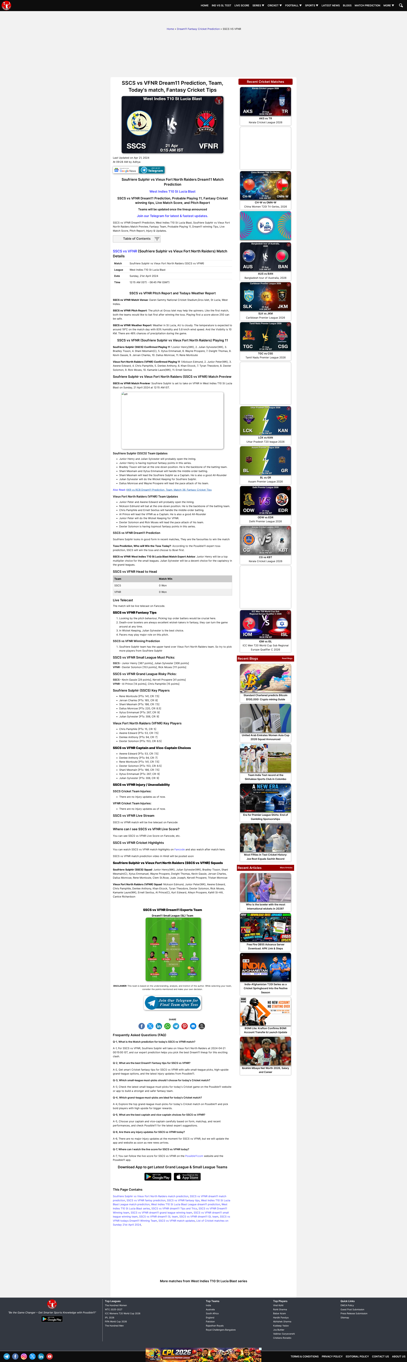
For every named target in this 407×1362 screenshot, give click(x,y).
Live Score (242, 5)
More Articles (286, 867)
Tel (7, 1356)
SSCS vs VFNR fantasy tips (183, 1200)
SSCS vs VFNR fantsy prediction (146, 1200)
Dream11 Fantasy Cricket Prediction (198, 28)
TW (151, 1025)
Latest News (331, 5)
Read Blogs (287, 658)
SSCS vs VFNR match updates (177, 1220)
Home (205, 5)
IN (42, 1356)
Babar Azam (279, 1313)
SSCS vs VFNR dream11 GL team (198, 1216)
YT (50, 1356)
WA (168, 1025)
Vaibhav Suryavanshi (284, 1333)
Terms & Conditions (305, 1356)
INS (25, 1356)
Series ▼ (258, 5)
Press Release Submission (354, 1313)
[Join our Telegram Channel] (172, 1003)
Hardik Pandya (281, 1317)
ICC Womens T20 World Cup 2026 (122, 1313)
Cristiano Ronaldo (282, 1337)
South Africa (212, 1313)
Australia (210, 1309)
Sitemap (345, 1317)
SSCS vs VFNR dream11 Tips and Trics (174, 1208)
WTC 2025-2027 (113, 1309)
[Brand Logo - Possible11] (52, 1308)
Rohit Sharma (280, 1309)
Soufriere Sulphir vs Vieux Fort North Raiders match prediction (150, 1196)
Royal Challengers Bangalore (221, 1329)
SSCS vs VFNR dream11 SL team (158, 1216)
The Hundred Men (114, 1325)
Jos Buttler (278, 1329)
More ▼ (388, 5)
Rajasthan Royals (215, 1325)
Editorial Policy (357, 1356)
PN (185, 1025)
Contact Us (380, 1356)
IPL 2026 (109, 1317)
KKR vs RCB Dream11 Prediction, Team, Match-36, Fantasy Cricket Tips (169, 489)
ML (194, 1025)
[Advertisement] (203, 18)
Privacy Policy (332, 1356)
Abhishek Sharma (282, 1321)
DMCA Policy (347, 1305)
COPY (203, 1025)
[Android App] (52, 1322)
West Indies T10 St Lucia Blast (172, 191)
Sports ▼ (311, 5)
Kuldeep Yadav (281, 1325)
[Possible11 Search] (401, 5)
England (210, 1317)
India (208, 1305)
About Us (398, 1356)
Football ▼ (293, 5)
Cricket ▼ (275, 5)
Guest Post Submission (352, 1309)
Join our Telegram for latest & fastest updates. (172, 216)
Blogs (347, 5)
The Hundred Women (116, 1305)
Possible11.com (194, 1156)
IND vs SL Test (221, 5)
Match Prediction (367, 5)
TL (177, 1025)
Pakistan (210, 1321)
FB (142, 1025)
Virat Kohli (278, 1305)
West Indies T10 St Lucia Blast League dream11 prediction (185, 1204)
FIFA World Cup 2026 (116, 1321)
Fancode (179, 849)
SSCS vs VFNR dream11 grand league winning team (161, 1212)
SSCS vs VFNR (125, 251)
